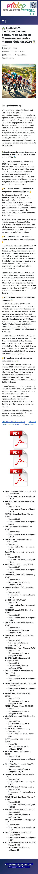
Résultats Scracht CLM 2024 (13, 422)
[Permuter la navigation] (3, 21)
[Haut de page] (34, 870)
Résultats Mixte (29, 424)
